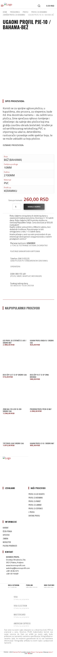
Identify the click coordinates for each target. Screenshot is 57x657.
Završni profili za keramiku (14, 14)
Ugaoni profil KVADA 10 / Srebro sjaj (42, 341)
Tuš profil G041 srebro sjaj (13, 443)
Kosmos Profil (17, 652)
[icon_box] (28, 193)
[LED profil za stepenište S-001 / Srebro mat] (15, 326)
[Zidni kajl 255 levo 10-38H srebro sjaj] (15, 395)
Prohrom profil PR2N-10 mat (41, 409)
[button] (39, 6)
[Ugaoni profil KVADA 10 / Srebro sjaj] (42, 326)
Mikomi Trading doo (36, 652)
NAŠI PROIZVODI (38, 488)
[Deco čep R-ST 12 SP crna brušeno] (42, 360)
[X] (31, 473)
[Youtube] (38, 473)
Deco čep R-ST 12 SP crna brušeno (39, 376)
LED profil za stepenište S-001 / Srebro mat (14, 341)
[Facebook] (18, 473)
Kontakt (9, 552)
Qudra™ (51, 652)
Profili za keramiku (39, 11)
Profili (25, 11)
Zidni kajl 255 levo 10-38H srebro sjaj (12, 410)
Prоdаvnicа (15, 11)
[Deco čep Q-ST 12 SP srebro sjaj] (15, 360)
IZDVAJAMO (10, 488)
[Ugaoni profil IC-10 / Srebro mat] (42, 429)
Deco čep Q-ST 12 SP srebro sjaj (15, 375)
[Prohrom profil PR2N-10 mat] (42, 395)
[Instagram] (25, 473)
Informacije (11, 521)
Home (5, 11)
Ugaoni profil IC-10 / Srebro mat (42, 443)
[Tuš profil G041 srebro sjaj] (15, 429)
